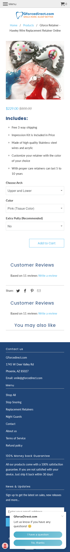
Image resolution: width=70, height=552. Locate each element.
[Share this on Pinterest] (31, 291)
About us (11, 431)
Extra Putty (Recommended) (24, 218)
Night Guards (14, 416)
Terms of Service (15, 438)
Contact (10, 423)
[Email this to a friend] (38, 291)
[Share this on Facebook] (24, 291)
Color (9, 200)
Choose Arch (14, 182)
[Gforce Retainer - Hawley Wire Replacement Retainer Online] (35, 70)
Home (13, 25)
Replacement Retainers (19, 409)
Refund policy (14, 445)
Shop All (11, 395)
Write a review (47, 275)
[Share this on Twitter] (17, 291)
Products (28, 25)
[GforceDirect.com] (35, 16)
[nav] (9, 4)
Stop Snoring (13, 402)
